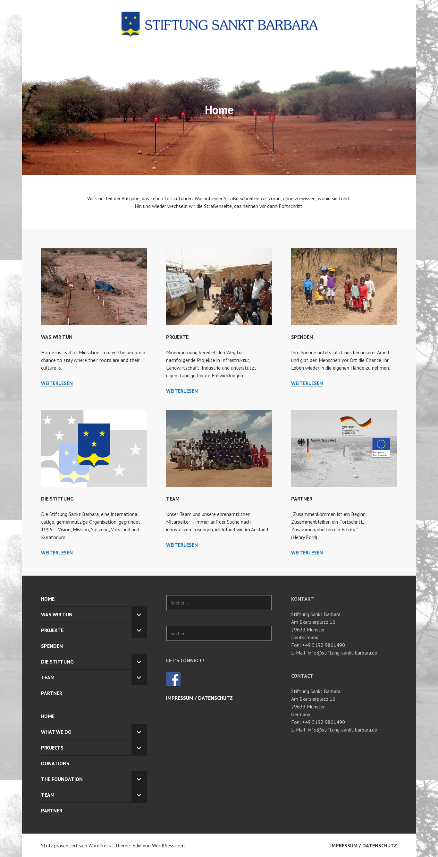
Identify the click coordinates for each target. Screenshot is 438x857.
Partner (301, 498)
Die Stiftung (57, 498)
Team (173, 498)
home (48, 716)
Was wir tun (56, 337)
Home (48, 599)
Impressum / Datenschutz (199, 698)
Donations (55, 763)
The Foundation (62, 779)
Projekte (177, 337)
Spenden (302, 337)
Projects (52, 747)
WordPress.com (168, 845)
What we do (56, 732)
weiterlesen (57, 383)
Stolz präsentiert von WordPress (76, 845)
